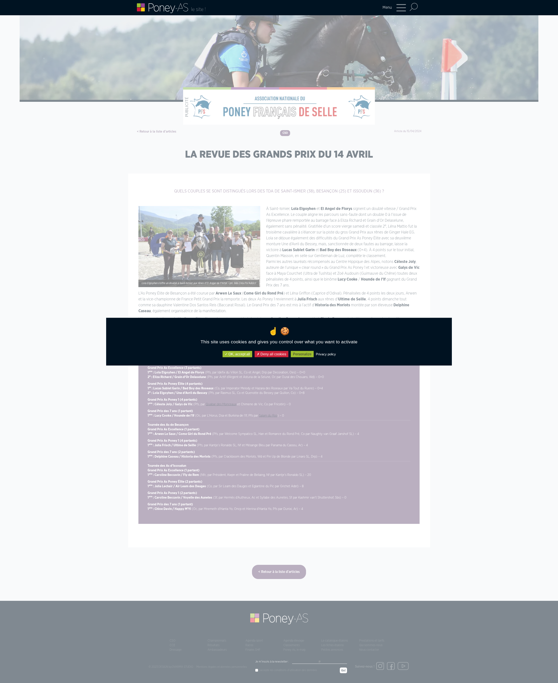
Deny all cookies (273, 354)
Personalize (302, 354)
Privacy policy (326, 354)
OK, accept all (239, 354)
